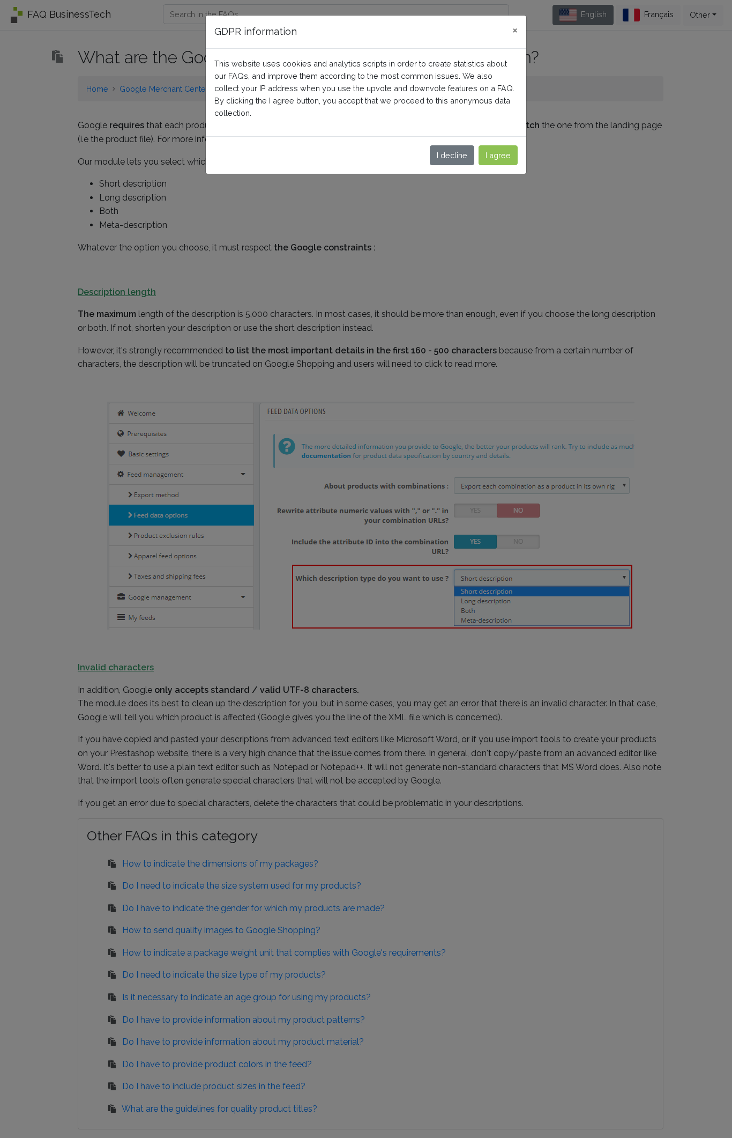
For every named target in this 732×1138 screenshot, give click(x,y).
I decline (452, 155)
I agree (498, 155)
